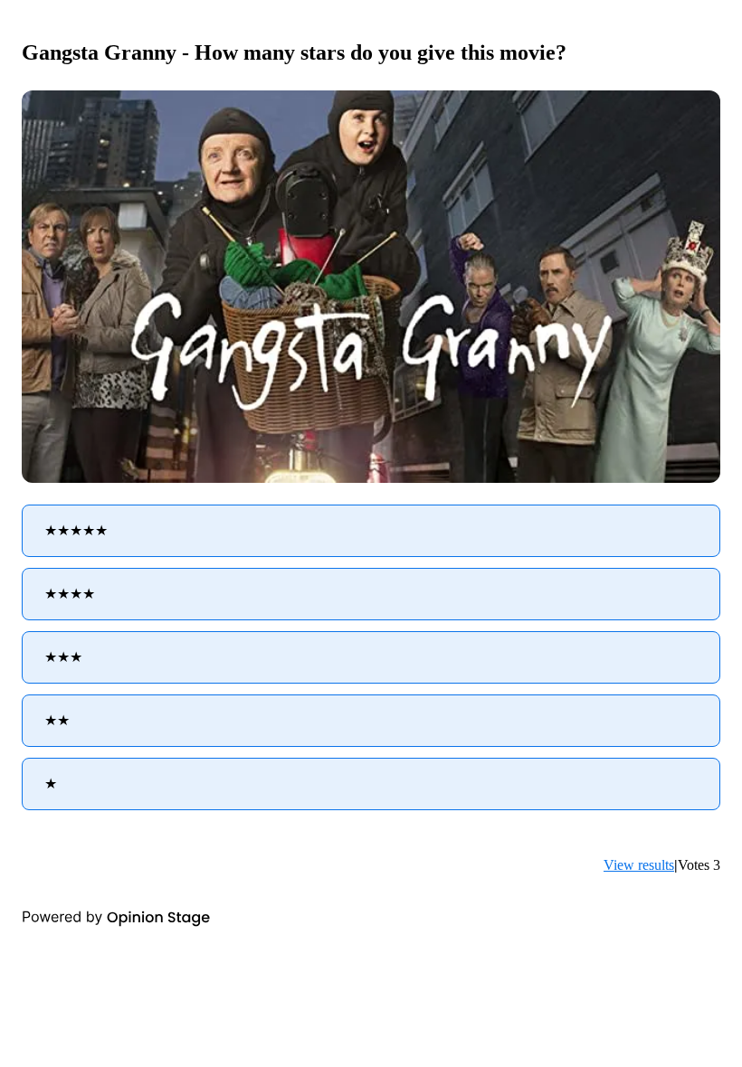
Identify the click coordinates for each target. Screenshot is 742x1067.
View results (639, 865)
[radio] (371, 531)
